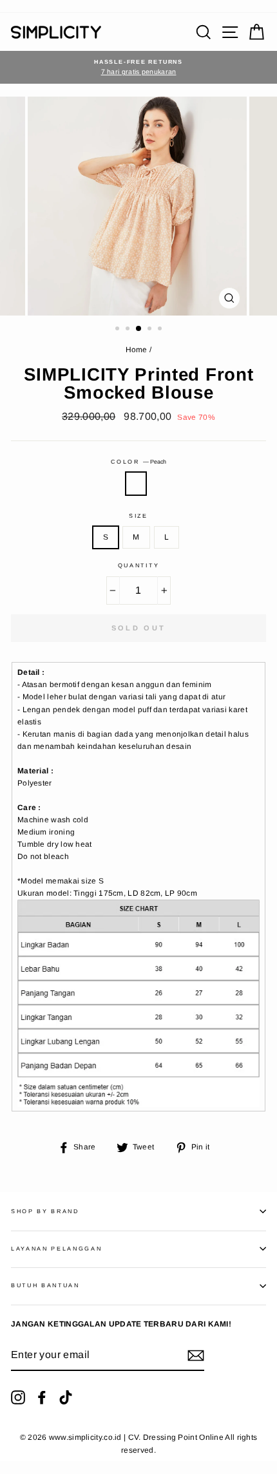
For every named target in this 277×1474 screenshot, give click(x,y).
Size (138, 516)
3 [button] (139, 329)
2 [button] (129, 329)
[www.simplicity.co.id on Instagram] (18, 1397)
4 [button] (151, 329)
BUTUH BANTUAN (45, 1285)
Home (137, 349)
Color (138, 461)
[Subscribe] (195, 1355)
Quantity (138, 565)
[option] (138, 67)
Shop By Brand (45, 1211)
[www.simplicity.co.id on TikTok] (66, 1397)
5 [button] (161, 329)
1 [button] (118, 329)
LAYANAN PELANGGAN (56, 1248)
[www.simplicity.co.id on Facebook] (42, 1397)
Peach (136, 483)
